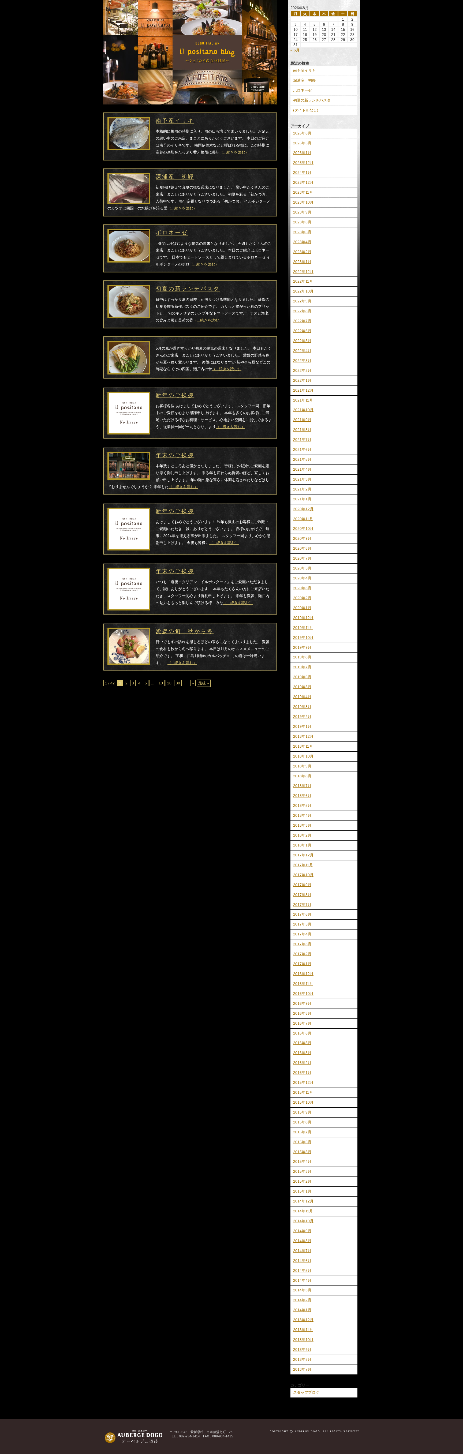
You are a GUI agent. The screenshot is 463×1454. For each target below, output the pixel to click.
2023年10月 (303, 202)
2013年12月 (303, 1320)
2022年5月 (302, 341)
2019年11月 (303, 627)
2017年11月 (303, 865)
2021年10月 (303, 410)
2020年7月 (302, 558)
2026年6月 (302, 133)
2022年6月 (302, 331)
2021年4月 (302, 469)
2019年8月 (302, 657)
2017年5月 (302, 924)
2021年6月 (302, 449)
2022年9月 (302, 301)
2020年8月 (302, 548)
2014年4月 (302, 1280)
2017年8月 (302, 895)
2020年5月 (302, 568)
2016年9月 (302, 1003)
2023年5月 (302, 232)
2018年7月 (302, 786)
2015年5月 (302, 1152)
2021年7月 (302, 439)
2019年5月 (302, 687)
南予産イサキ (304, 70)
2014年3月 (302, 1290)
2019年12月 (303, 618)
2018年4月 (302, 815)
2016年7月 (302, 1023)
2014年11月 (303, 1211)
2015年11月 (303, 1092)
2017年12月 (303, 855)
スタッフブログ (306, 1392)
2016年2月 (302, 1062)
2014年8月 (302, 1241)
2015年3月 (302, 1171)
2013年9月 (302, 1349)
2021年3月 (302, 479)
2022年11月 (303, 281)
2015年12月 (303, 1082)
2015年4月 (302, 1161)
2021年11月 (303, 400)
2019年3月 (302, 706)
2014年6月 (302, 1260)
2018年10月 (303, 756)
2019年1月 (302, 726)
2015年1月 (302, 1191)
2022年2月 (302, 370)
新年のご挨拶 (175, 395)
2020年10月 (303, 528)
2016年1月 (302, 1072)
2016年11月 (303, 983)
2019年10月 (303, 637)
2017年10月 (303, 875)
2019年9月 (302, 647)
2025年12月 (303, 162)
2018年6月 (302, 795)
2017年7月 (302, 904)
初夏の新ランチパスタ (312, 100)
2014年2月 (302, 1300)
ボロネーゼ (302, 90)
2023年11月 (303, 192)
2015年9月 (302, 1112)
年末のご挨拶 (175, 455)
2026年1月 (302, 153)
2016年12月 (303, 974)
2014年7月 (302, 1251)
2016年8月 (302, 1013)
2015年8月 (302, 1122)
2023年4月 (302, 242)
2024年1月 (302, 172)
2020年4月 (302, 578)
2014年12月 (303, 1201)
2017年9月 (302, 885)
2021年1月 (302, 499)
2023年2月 (302, 252)
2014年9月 (302, 1231)
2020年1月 (302, 608)
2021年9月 (302, 420)
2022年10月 (303, 291)
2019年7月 (302, 667)
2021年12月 (303, 390)
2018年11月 (303, 746)
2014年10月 (303, 1221)
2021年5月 (302, 459)
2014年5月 (302, 1270)
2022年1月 (302, 380)
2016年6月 (302, 1033)
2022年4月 (302, 350)
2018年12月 (303, 736)
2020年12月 (303, 509)
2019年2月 (302, 716)
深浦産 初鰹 (304, 80)
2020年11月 (303, 519)
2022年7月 (302, 321)
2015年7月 (302, 1132)
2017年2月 (302, 954)
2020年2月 (302, 598)
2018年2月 (302, 835)
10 (161, 683)
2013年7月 (302, 1369)
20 (169, 683)
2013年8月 (302, 1359)
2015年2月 (302, 1181)
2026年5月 (302, 143)
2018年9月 (302, 766)
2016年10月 (303, 993)
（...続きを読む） (234, 152)
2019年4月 (302, 697)
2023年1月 (302, 262)
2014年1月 (302, 1310)
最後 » (203, 683)
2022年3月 (302, 360)
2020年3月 (302, 588)
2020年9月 (302, 538)
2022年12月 (303, 271)
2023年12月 (303, 182)
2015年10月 (303, 1102)
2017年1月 (302, 964)
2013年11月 (303, 1330)
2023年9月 (302, 212)
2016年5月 (302, 1043)
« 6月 (295, 50)
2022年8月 (302, 311)
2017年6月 (302, 914)
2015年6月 (302, 1142)
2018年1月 (302, 845)
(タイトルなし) (305, 110)
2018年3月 (302, 825)
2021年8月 (302, 430)
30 (178, 683)
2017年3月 (302, 944)
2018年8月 (302, 776)
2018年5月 (302, 805)
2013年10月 (303, 1339)
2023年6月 (302, 222)
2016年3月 (302, 1053)
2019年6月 (302, 677)
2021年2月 (302, 489)
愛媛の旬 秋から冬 (185, 631)
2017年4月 (302, 934)
